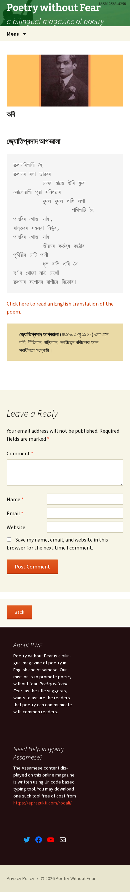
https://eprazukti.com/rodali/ (42, 803)
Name (15, 499)
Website (16, 527)
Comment (20, 453)
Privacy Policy (20, 878)
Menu (13, 33)
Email (15, 513)
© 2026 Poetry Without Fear (68, 878)
